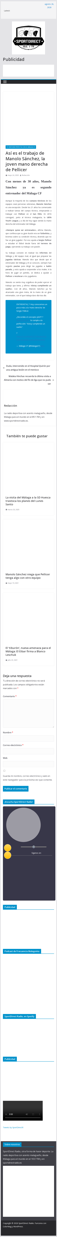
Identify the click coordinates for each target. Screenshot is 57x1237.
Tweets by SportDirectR (13, 1127)
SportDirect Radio (26, 1223)
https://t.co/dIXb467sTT (26, 336)
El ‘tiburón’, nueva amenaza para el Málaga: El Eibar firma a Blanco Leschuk (28, 651)
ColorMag (7, 1226)
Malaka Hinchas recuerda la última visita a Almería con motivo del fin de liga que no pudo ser (27, 380)
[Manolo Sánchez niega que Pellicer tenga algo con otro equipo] (28, 521)
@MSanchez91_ (23, 320)
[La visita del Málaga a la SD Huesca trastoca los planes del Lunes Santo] (28, 444)
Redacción (26, 175)
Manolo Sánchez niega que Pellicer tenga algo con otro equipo (28, 576)
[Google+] (38, 859)
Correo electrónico (13, 745)
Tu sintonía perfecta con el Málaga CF (21, 147)
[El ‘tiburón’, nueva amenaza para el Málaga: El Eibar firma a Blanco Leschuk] (28, 594)
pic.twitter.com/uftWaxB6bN (33, 339)
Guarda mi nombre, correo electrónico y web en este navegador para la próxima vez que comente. (27, 778)
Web (5, 758)
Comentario (10, 696)
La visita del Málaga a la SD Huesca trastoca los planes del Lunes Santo (28, 501)
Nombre (8, 732)
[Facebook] (28, 859)
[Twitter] (33, 859)
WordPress (18, 1226)
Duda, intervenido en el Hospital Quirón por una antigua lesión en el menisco (28, 367)
